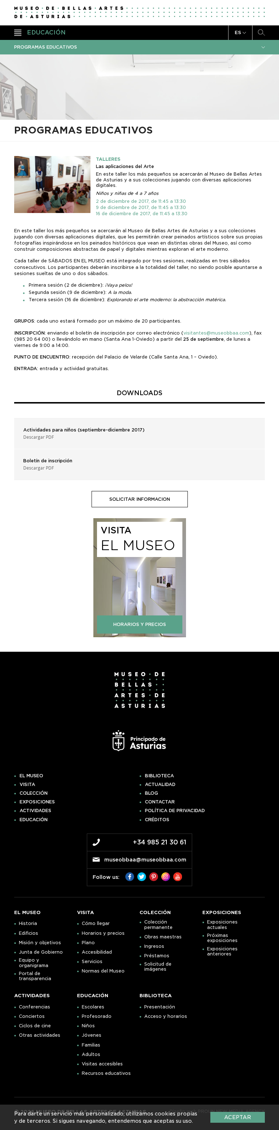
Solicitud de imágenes (157, 967)
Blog (151, 793)
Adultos (91, 1054)
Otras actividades (39, 1035)
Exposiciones (37, 801)
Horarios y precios (103, 933)
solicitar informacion (139, 499)
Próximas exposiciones (222, 938)
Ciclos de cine (35, 1025)
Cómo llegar (96, 923)
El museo (31, 775)
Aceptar (237, 1117)
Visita (27, 784)
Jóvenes (91, 1035)
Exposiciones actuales (222, 925)
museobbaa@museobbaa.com (145, 860)
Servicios (92, 961)
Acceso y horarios (165, 1016)
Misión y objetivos (40, 942)
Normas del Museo (103, 971)
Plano (88, 942)
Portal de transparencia (35, 976)
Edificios (28, 933)
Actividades (35, 810)
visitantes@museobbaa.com (216, 333)
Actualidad (160, 784)
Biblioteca (159, 775)
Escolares (93, 1007)
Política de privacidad (175, 810)
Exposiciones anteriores (222, 951)
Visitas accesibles (102, 1063)
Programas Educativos (45, 47)
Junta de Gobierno (41, 952)
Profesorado (97, 1016)
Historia (28, 923)
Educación (34, 819)
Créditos (157, 819)
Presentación (159, 1007)
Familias (91, 1045)
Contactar (160, 801)
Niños (88, 1025)
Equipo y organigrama (33, 963)
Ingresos (154, 946)
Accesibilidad (97, 952)
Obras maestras (163, 936)
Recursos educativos (106, 1073)
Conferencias (34, 1007)
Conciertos (32, 1016)
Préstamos (156, 955)
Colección (34, 793)
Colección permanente (158, 925)
